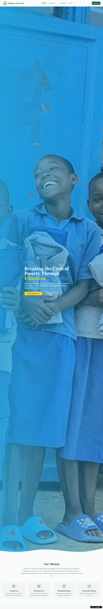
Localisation (63, 3)
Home (44, 3)
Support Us (96, 3)
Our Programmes (32, 293)
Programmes (52, 3)
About (70, 3)
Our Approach (51, 293)
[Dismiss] (101, 607)
